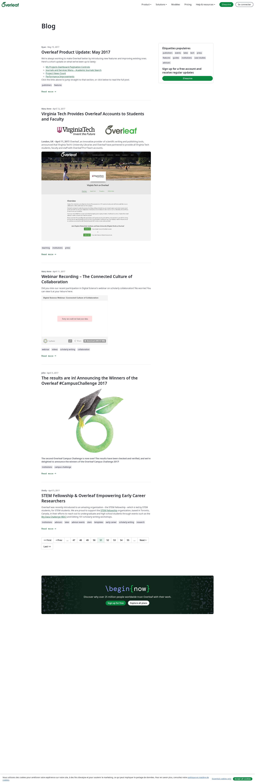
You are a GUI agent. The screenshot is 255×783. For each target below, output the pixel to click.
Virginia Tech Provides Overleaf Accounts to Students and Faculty (92, 116)
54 (121, 540)
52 (108, 540)
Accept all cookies (243, 779)
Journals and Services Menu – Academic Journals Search (73, 70)
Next (143, 540)
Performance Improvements (60, 76)
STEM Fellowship (109, 510)
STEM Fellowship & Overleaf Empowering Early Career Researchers (93, 498)
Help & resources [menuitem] (204, 4)
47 (74, 540)
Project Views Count (56, 73)
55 (128, 540)
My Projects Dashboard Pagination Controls (68, 67)
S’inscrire (187, 78)
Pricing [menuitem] (188, 4)
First (47, 540)
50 (94, 540)
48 (80, 540)
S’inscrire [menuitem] (226, 4)
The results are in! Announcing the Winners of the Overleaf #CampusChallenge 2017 (89, 380)
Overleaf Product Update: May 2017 (75, 52)
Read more (49, 91)
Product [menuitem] (146, 4)
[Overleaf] (10, 4)
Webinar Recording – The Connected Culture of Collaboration (86, 279)
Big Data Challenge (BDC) (54, 516)
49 (87, 540)
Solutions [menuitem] (160, 4)
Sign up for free (116, 603)
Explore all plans (138, 603)
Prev (59, 540)
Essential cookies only (221, 778)
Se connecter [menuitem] (244, 4)
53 (114, 540)
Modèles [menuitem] (175, 4)
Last (47, 546)
